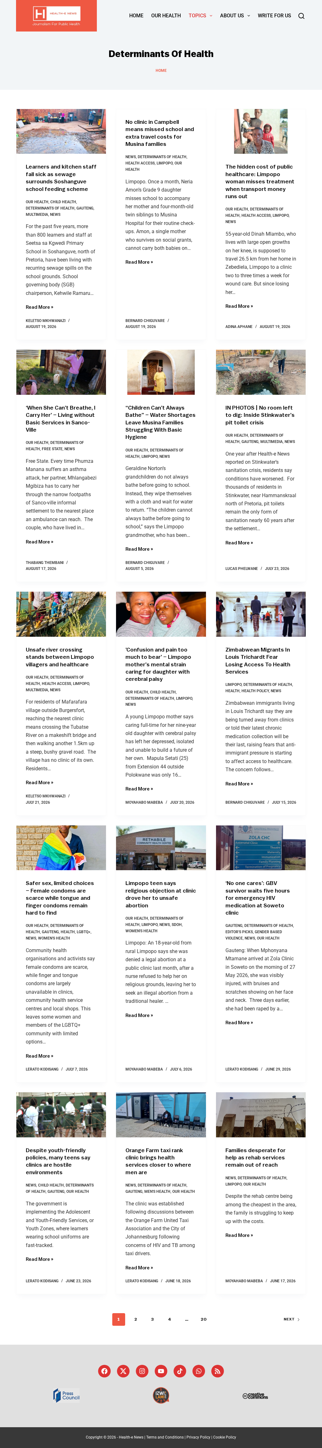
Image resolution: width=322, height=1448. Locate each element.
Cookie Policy (224, 1437)
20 (204, 1319)
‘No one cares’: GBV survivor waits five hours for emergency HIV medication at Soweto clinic (257, 898)
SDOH (177, 924)
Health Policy (255, 691)
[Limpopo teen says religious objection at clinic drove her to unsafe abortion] (161, 848)
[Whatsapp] (198, 1371)
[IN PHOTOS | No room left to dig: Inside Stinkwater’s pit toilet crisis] (261, 372)
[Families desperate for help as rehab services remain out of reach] (261, 1114)
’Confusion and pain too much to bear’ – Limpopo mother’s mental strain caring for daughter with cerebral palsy (158, 664)
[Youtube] (161, 1371)
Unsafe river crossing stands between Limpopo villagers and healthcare (60, 657)
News (55, 214)
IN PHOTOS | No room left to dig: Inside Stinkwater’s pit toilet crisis (260, 415)
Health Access (140, 163)
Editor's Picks (239, 932)
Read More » (39, 307)
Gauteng (84, 208)
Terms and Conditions (165, 1437)
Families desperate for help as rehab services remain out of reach (255, 1157)
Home (136, 16)
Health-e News (131, 1437)
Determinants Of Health (50, 208)
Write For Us (274, 16)
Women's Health (54, 938)
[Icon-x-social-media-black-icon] (123, 1371)
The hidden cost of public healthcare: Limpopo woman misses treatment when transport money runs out (259, 181)
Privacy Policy (198, 1437)
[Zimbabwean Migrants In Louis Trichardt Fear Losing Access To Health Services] (261, 614)
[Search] (301, 16)
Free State (52, 449)
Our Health (166, 16)
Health (232, 691)
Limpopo (165, 163)
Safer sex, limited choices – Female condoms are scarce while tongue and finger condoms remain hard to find (60, 898)
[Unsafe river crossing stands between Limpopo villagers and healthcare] (61, 614)
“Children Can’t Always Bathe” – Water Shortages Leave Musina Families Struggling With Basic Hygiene (160, 422)
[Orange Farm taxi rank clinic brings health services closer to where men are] (161, 1114)
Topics (197, 16)
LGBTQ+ (84, 932)
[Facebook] (104, 1371)
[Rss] (217, 1371)
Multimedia (37, 214)
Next (289, 1319)
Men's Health (157, 1191)
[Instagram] (142, 1371)
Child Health (63, 202)
